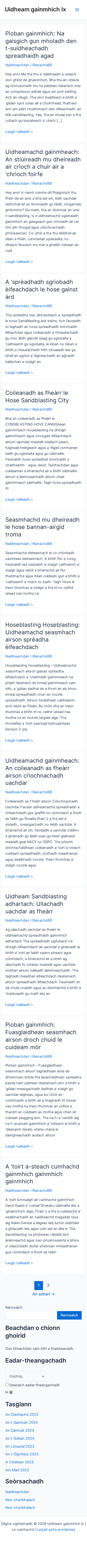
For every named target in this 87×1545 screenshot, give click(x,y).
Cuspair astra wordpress (55, 1529)
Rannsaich (13, 1307)
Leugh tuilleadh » (19, 132)
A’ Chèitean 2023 (19, 1462)
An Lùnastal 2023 (19, 1446)
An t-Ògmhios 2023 (21, 1454)
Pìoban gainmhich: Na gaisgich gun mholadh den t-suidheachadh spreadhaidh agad (41, 44)
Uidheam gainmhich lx (35, 9)
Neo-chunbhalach (20, 1500)
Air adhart (43, 1294)
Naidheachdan (17, 65)
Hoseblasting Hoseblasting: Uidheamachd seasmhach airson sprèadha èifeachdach (42, 635)
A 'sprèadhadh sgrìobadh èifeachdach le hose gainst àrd (41, 289)
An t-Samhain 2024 (21, 1422)
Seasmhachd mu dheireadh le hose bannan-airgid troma (42, 527)
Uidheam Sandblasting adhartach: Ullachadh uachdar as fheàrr (36, 904)
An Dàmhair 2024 (19, 1430)
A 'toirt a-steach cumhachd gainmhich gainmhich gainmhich (42, 1174)
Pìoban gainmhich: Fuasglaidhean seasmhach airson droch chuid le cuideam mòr (40, 1035)
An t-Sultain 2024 (19, 1438)
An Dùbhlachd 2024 (21, 1414)
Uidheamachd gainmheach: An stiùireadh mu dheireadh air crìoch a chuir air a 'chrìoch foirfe (43, 163)
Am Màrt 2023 (17, 1470)
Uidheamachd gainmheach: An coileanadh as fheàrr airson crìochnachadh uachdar (42, 771)
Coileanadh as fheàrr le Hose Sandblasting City (37, 396)
